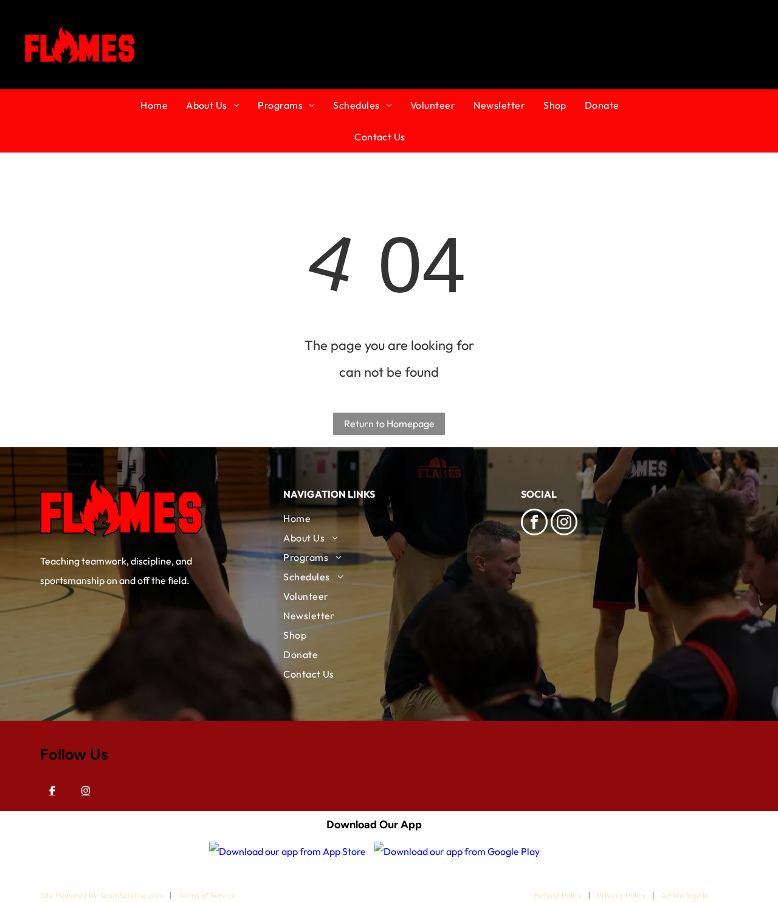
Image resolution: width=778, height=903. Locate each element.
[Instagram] (86, 790)
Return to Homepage (389, 423)
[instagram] (564, 523)
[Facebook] (52, 790)
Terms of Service (207, 895)
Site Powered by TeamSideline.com (102, 895)
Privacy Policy (621, 895)
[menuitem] (163, 105)
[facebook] (534, 523)
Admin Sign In (685, 895)
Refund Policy (558, 895)
